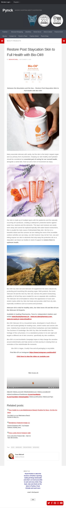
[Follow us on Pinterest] (55, 503)
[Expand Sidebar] (2, 40)
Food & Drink (59, 32)
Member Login (5, 2)
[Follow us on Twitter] (49, 503)
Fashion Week (34, 36)
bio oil (12, 447)
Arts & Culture (48, 32)
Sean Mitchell (13, 59)
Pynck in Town (22, 36)
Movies (4, 36)
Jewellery (28, 32)
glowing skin (19, 447)
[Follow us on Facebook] (52, 503)
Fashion (4, 32)
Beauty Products (14, 41)
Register (16, 2)
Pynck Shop (44, 36)
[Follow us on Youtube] (61, 503)
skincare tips (36, 447)
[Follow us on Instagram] (58, 503)
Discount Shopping (17, 32)
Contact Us (12, 36)
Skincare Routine (27, 447)
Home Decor (37, 32)
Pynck (8, 10)
